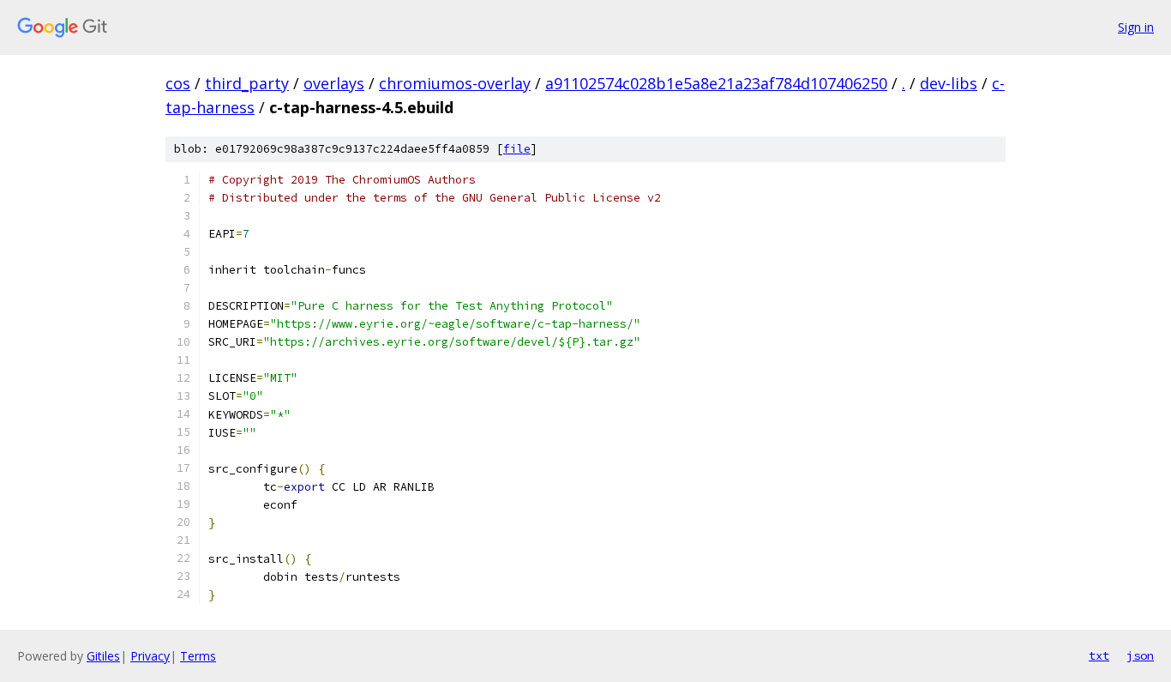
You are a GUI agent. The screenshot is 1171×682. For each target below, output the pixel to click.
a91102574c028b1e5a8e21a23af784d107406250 (716, 83)
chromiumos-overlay (455, 83)
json (1140, 655)
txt (1099, 655)
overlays (333, 83)
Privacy (150, 656)
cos (177, 83)
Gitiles (103, 656)
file (517, 149)
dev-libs (948, 83)
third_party (247, 83)
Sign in (1136, 27)
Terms (198, 656)
